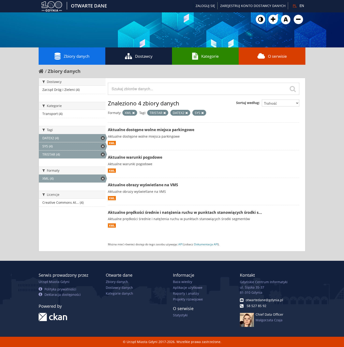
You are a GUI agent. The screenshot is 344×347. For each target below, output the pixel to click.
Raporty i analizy (186, 293)
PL (295, 5)
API (180, 244)
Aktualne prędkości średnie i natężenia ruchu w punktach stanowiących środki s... (185, 212)
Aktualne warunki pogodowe (135, 157)
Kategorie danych (119, 293)
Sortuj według (247, 102)
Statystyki (180, 315)
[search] (293, 88)
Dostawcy (144, 56)
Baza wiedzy (182, 281)
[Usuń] (133, 112)
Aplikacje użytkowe (187, 287)
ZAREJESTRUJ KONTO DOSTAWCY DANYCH (252, 6)
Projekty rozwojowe (188, 299)
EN (302, 5)
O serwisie (277, 56)
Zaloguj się (205, 6)
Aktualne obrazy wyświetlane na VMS (143, 184)
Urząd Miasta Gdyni (54, 281)
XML (112, 143)
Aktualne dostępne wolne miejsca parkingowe (151, 129)
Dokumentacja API (206, 244)
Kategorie (210, 56)
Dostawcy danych (119, 287)
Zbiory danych (76, 56)
